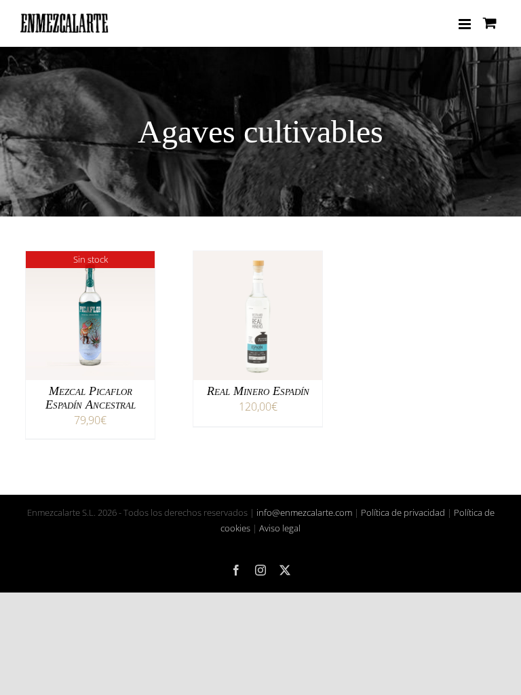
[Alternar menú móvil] (466, 24)
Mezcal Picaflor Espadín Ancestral (90, 397)
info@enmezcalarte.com (304, 512)
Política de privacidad (403, 512)
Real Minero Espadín (258, 391)
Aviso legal (280, 528)
